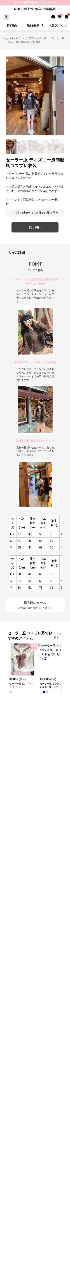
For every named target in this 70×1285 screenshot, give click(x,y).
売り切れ (35, 227)
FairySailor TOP (12, 38)
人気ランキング (58, 25)
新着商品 (12, 25)
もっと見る (57, 635)
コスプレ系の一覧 (36, 38)
